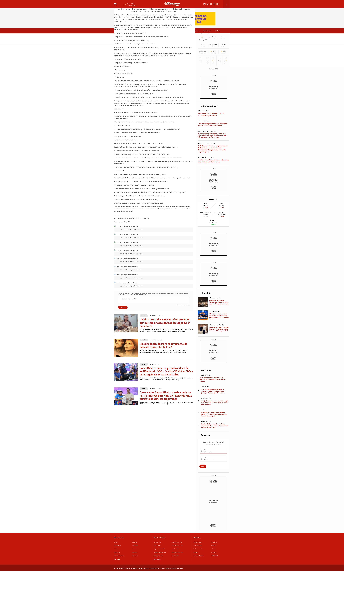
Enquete (205, 435)
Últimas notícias (209, 106)
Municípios (206, 293)
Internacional (196, 31)
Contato (217, 31)
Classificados (207, 31)
